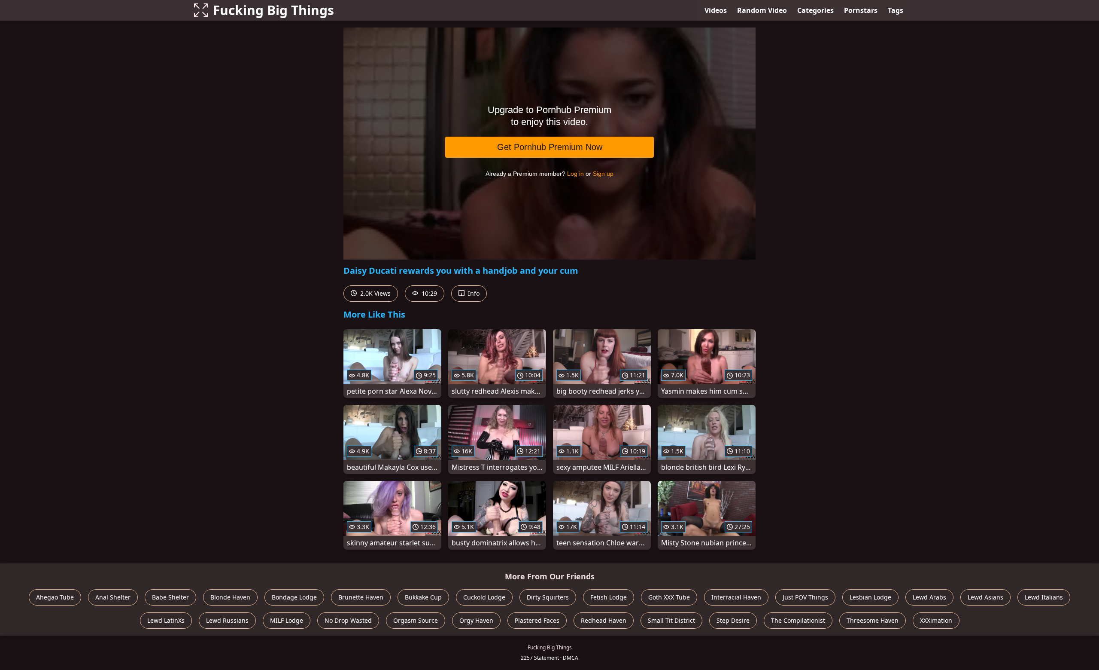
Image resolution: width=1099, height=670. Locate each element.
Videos (715, 10)
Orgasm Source (415, 620)
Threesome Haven (873, 620)
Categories (815, 10)
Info (473, 293)
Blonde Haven (230, 597)
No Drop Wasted (348, 620)
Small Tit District (671, 620)
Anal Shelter (113, 597)
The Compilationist (798, 620)
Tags (895, 10)
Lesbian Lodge (870, 597)
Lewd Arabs (929, 597)
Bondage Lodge (294, 597)
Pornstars (860, 10)
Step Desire (733, 620)
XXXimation (936, 620)
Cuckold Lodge (484, 597)
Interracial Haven (736, 597)
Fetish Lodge (608, 597)
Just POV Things (805, 597)
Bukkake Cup (423, 597)
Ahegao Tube (55, 597)
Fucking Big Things (273, 10)
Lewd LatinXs (166, 620)
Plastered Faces (537, 620)
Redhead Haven (603, 620)
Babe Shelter (170, 597)
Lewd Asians (985, 597)
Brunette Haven (360, 597)
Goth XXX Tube (669, 597)
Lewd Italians (1044, 597)
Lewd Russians (227, 620)
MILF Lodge (286, 620)
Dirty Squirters (548, 597)
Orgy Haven (476, 620)
